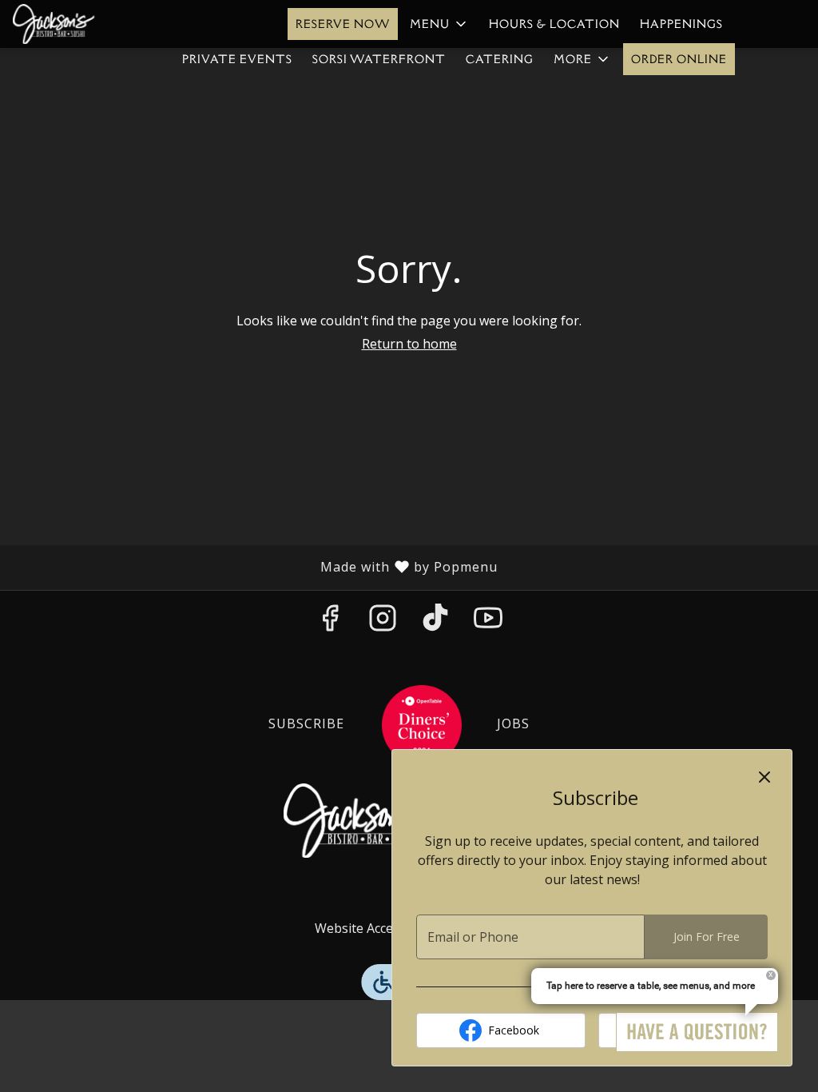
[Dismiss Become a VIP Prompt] (764, 777)
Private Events (237, 59)
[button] (439, 24)
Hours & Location (554, 24)
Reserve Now (343, 24)
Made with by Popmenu (255, 567)
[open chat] (697, 1032)
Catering (500, 59)
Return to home (409, 344)
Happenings (681, 24)
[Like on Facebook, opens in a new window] (330, 622)
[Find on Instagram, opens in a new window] (382, 622)
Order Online (679, 59)
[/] (421, 723)
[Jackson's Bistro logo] (359, 819)
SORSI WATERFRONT (379, 59)
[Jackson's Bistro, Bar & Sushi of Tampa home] (85, 24)
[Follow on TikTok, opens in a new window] (435, 622)
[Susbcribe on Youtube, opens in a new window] (488, 622)
